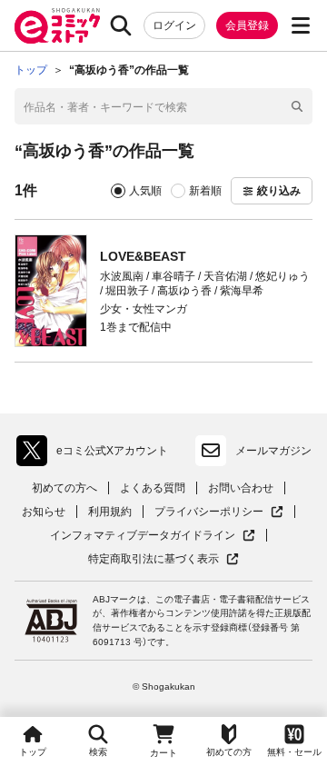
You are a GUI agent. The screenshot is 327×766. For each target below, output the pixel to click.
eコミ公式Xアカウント (96, 454)
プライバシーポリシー (218, 512)
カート (163, 753)
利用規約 (110, 511)
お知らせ (43, 511)
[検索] (121, 25)
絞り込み (279, 190)
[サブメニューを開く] (300, 25)
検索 (98, 752)
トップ (32, 752)
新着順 (205, 190)
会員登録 (247, 25)
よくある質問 (152, 488)
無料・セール (294, 752)
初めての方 (229, 752)
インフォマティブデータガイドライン (142, 535)
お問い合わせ (240, 488)
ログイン (174, 25)
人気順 (145, 190)
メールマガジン (273, 450)
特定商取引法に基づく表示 (163, 559)
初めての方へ (64, 488)
